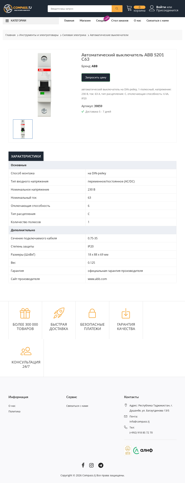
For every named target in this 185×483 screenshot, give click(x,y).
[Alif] (142, 450)
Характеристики (26, 156)
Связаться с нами (158, 20)
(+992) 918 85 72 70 (141, 432)
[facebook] (83, 465)
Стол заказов (119, 20)
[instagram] (91, 465)
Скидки (101, 20)
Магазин (85, 20)
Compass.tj (89, 475)
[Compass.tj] (17, 8)
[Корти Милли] (127, 450)
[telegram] (101, 465)
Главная (69, 20)
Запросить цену (95, 77)
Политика (14, 411)
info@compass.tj (140, 421)
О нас (137, 20)
